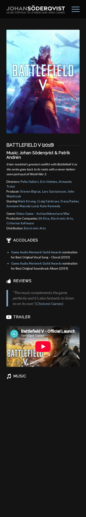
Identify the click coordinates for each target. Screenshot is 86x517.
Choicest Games (49, 303)
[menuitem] (73, 9)
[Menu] (73, 9)
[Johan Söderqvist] (35, 9)
